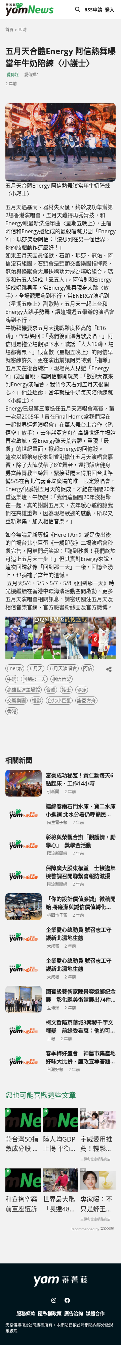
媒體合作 (95, 1313)
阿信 (87, 668)
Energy (15, 668)
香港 (11, 711)
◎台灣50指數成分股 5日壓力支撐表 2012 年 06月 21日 (21, 1144)
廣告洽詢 (73, 1313)
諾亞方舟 (86, 700)
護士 (66, 689)
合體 (50, 689)
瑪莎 (81, 689)
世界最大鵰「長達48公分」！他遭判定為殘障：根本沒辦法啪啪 (59, 1204)
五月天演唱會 (63, 668)
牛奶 (11, 679)
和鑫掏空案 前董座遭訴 (21, 1204)
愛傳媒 (13, 75)
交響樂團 (16, 700)
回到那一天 (34, 679)
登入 (109, 9)
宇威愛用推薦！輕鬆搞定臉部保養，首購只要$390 (96, 1144)
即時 (22, 30)
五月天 (36, 668)
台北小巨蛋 (59, 700)
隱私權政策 (50, 1313)
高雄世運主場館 (23, 689)
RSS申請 (93, 9)
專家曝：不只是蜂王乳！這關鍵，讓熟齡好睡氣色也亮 (96, 1204)
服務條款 (25, 1313)
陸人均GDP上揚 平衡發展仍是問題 (60, 1144)
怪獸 (36, 700)
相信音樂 (61, 679)
